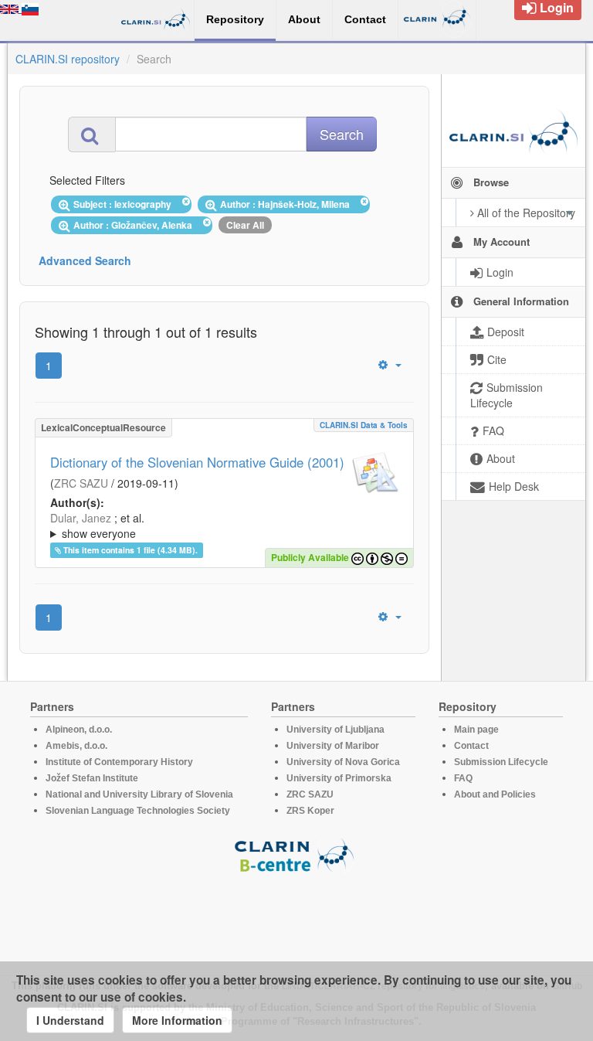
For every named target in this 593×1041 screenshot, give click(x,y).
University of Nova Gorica (343, 762)
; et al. (97, 525)
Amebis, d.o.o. (76, 745)
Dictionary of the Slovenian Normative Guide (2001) (197, 462)
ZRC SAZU (81, 483)
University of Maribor (332, 745)
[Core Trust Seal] (296, 917)
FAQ (463, 778)
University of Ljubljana (335, 729)
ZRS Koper (310, 810)
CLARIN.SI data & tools (364, 425)
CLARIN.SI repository (67, 58)
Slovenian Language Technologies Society (138, 810)
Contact (471, 745)
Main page (476, 729)
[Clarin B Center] (296, 854)
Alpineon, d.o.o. (79, 729)
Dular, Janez (80, 518)
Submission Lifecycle (501, 762)
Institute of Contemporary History (119, 762)
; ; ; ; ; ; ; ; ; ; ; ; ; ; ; (224, 525)
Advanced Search (85, 260)
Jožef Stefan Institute (92, 778)
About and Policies (495, 794)
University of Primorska (338, 778)
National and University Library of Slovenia (139, 794)
